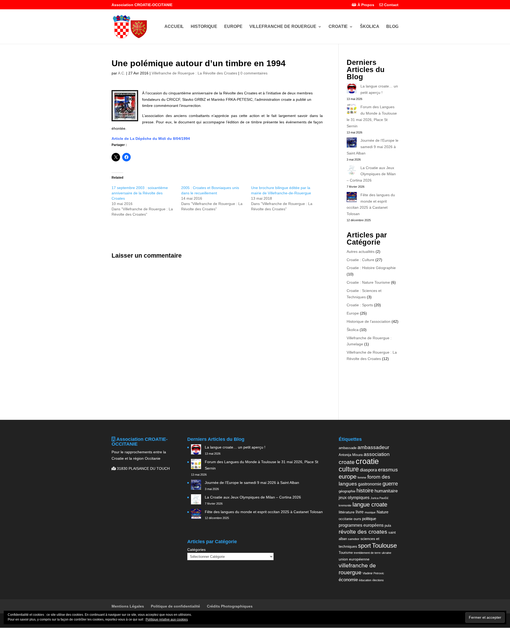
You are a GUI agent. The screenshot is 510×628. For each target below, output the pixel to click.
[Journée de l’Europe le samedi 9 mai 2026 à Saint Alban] (352, 143)
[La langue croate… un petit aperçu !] (352, 89)
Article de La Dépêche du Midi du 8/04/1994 (151, 138)
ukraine (386, 552)
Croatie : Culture (360, 260)
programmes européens (361, 525)
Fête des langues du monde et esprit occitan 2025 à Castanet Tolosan (264, 512)
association (377, 454)
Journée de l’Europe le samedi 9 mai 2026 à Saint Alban (372, 146)
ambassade (347, 448)
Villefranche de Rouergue (282, 27)
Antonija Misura (351, 455)
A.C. (121, 73)
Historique (204, 27)
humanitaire (386, 490)
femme (362, 477)
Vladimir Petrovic (373, 573)
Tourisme (346, 553)
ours (357, 519)
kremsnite (345, 505)
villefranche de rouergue (357, 569)
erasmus (388, 469)
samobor (353, 539)
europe (347, 476)
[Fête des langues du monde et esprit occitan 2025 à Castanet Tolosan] (352, 198)
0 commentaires (253, 73)
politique (369, 518)
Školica (369, 27)
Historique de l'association (368, 321)
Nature (382, 512)
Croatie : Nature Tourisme (368, 282)
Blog (392, 27)
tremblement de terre (367, 552)
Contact (390, 5)
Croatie (338, 27)
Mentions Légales (128, 606)
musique (370, 512)
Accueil (174, 27)
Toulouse (384, 545)
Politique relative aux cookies (167, 619)
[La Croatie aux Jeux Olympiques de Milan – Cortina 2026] (352, 171)
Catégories (196, 549)
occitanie (345, 519)
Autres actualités (361, 251)
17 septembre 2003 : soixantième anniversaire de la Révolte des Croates (140, 193)
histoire (364, 490)
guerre (390, 484)
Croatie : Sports (360, 305)
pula (388, 525)
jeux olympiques (354, 497)
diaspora (368, 469)
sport (364, 545)
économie (348, 579)
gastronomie (369, 484)
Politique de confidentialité (175, 606)
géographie (347, 491)
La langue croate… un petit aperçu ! (235, 447)
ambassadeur (373, 447)
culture (349, 469)
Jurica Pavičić (380, 498)
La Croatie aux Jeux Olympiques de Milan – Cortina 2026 (371, 174)
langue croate (369, 504)
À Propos (365, 5)
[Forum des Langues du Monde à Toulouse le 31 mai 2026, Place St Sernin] (352, 110)
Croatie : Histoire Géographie (371, 268)
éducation (365, 580)
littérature (347, 512)
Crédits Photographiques (230, 606)
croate (347, 462)
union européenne (354, 559)
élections (378, 580)
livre (360, 511)
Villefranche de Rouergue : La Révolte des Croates (194, 73)
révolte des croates (363, 532)
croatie (367, 461)
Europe (233, 27)
